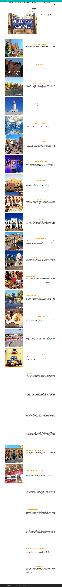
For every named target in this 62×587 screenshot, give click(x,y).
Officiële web (40, 320)
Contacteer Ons (47, 2)
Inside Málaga (31, 9)
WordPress (20, 585)
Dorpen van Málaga (17, 2)
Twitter (33, 4)
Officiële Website (47, 185)
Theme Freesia (16, 585)
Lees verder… (50, 126)
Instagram (25, 4)
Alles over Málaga (35, 2)
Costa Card (41, 2)
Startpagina (11, 2)
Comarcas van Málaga (26, 2)
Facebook (29, 4)
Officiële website (30, 397)
